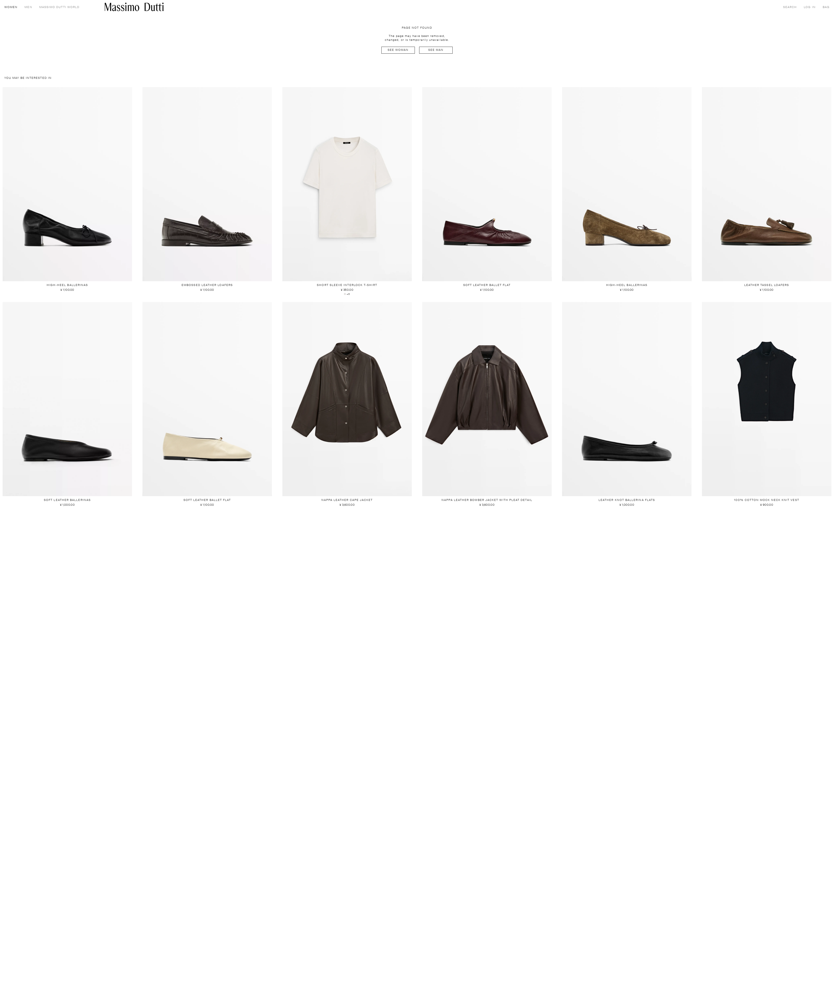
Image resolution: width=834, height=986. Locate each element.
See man (436, 50)
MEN (28, 7)
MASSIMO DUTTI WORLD (59, 7)
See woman (398, 50)
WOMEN (11, 7)
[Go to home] (134, 6)
